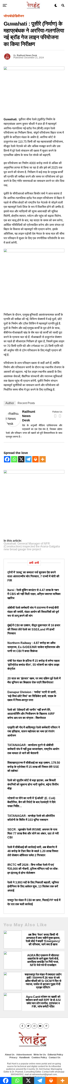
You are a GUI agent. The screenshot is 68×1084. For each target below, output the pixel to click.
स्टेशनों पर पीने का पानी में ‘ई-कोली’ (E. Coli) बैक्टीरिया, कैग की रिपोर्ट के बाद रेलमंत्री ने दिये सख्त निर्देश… (31, 802)
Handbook (24, 1057)
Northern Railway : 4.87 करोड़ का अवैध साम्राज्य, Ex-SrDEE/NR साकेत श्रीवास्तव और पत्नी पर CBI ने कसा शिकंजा (33, 647)
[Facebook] (55, 416)
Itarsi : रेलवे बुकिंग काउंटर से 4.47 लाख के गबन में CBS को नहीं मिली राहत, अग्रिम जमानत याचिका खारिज (34, 594)
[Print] (35, 459)
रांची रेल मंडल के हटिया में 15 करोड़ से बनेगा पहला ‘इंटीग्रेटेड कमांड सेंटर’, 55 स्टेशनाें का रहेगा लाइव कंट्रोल (33, 664)
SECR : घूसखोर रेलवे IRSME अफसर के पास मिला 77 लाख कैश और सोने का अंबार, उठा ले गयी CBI (33, 833)
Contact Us (54, 1057)
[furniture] (34, 472)
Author (9, 403)
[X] (21, 459)
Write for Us (40, 1054)
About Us (10, 1054)
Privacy (13, 1057)
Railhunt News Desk (27, 55)
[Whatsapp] (14, 459)
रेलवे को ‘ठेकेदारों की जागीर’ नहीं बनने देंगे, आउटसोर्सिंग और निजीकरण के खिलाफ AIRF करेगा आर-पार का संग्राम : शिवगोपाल (31, 713)
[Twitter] (60, 416)
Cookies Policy (39, 1057)
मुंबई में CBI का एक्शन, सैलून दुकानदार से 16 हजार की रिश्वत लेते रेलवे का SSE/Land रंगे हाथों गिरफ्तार (33, 629)
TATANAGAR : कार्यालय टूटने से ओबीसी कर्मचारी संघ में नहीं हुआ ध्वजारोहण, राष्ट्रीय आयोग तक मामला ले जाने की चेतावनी (33, 749)
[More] (42, 459)
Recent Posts (26, 403)
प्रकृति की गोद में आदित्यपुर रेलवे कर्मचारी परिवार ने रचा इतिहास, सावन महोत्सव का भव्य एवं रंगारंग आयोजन (33, 731)
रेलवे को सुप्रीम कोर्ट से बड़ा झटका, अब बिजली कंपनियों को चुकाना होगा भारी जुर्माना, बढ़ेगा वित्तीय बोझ (33, 784)
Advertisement (24, 1054)
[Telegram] (28, 459)
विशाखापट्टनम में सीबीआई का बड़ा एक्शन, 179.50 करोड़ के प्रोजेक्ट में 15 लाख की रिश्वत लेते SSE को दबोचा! (33, 766)
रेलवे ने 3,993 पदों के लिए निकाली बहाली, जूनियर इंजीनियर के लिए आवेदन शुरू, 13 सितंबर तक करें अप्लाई (33, 886)
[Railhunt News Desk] (13, 425)
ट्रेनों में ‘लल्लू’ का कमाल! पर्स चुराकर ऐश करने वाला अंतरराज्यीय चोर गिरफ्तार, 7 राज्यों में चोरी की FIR (33, 576)
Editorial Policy (55, 1054)
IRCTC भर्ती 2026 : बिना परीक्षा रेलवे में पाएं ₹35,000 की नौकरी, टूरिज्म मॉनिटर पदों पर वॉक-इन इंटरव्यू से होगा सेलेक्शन (32, 868)
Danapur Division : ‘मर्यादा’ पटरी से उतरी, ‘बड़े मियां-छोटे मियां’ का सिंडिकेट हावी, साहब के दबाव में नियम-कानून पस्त (31, 696)
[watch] (34, 251)
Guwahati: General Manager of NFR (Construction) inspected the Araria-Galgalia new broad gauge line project (32, 546)
